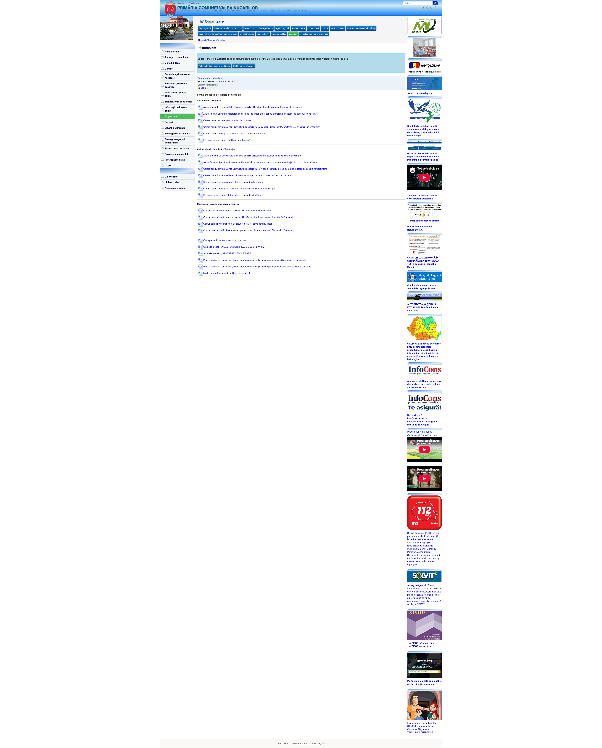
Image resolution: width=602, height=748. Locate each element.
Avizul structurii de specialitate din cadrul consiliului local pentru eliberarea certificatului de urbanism (252, 107)
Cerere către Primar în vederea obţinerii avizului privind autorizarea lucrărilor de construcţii (248, 175)
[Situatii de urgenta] (424, 665)
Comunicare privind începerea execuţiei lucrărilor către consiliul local (237, 210)
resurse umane (298, 28)
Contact (169, 68)
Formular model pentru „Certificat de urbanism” (226, 140)
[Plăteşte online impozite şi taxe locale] (424, 65)
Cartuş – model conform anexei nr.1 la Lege (225, 240)
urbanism (293, 33)
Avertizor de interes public (175, 94)
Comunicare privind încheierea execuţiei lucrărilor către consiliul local (237, 223)
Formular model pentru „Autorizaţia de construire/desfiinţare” (233, 195)
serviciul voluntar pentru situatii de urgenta (218, 33)
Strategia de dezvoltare (177, 133)
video (430, 52)
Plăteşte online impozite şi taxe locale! (424, 71)
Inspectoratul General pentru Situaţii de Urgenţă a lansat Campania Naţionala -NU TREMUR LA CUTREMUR (421, 727)
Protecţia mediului (175, 159)
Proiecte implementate (177, 154)
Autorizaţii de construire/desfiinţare (214, 65)
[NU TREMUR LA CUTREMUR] (424, 704)
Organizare (171, 116)
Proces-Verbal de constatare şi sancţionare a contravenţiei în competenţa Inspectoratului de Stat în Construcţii (257, 266)
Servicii (169, 122)
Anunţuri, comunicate (176, 57)
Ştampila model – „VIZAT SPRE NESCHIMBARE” (227, 253)
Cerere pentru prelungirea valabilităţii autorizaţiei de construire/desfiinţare (239, 188)
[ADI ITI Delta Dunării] (424, 110)
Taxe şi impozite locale (177, 148)
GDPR (168, 165)
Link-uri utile (172, 182)
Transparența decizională (178, 101)
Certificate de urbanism (243, 65)
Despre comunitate (175, 188)
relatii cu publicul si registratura (258, 28)
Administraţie (172, 51)
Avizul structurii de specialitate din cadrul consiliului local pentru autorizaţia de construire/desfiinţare (252, 155)
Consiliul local (172, 63)
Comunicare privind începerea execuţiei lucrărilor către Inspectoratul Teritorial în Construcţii (248, 217)
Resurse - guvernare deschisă (176, 85)
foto (420, 52)
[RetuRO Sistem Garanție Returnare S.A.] (424, 213)
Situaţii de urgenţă (175, 127)
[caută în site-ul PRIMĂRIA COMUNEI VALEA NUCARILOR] (435, 3)
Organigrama (205, 28)
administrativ (263, 33)
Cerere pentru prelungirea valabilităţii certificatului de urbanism (234, 133)
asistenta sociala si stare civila (228, 28)
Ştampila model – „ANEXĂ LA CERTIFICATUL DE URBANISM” (234, 246)
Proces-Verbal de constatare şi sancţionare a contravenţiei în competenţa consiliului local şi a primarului (254, 259)
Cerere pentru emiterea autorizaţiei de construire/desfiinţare (233, 181)
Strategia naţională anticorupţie (175, 140)
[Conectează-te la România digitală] (424, 83)
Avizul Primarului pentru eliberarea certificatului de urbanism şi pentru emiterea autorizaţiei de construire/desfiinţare (260, 113)
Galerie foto (171, 176)
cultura (325, 28)
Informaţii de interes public (176, 108)
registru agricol (282, 28)
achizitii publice (247, 33)
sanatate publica (279, 33)
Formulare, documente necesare (177, 76)
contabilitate (313, 28)
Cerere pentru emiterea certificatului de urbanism (227, 120)
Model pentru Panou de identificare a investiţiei (226, 273)
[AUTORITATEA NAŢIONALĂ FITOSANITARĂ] (424, 297)
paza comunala (337, 28)
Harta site (203, 40)
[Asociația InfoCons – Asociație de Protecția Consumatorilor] (424, 370)
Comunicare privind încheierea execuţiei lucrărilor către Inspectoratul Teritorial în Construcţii (248, 230)
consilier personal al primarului (314, 33)
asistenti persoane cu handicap (361, 28)
